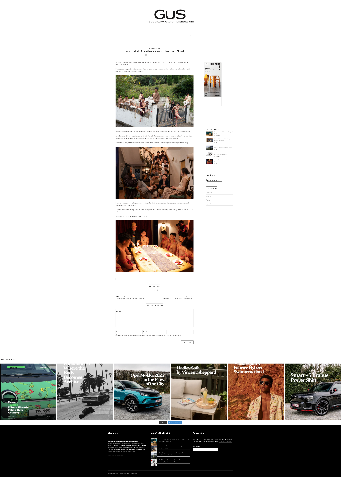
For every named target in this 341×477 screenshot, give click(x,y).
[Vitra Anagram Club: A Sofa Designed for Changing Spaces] (154, 441)
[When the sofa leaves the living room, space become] (199, 392)
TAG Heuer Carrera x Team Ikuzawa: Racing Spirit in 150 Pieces (223, 154)
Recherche (196, 446)
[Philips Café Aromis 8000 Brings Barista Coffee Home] (154, 448)
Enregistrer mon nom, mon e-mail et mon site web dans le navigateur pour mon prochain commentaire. (149, 335)
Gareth (149, 55)
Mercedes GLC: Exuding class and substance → (178, 298)
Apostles (118, 279)
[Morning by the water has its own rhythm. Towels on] (256, 392)
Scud (123, 279)
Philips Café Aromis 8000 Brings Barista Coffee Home (222, 139)
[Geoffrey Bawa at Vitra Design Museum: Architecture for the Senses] (154, 455)
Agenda (190, 35)
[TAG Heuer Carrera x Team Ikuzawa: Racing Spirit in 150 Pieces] (154, 462)
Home (150, 35)
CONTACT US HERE (225, 441)
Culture (179, 35)
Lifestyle (159, 35)
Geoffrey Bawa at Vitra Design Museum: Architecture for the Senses (223, 146)
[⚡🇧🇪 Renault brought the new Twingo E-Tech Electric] (28, 392)
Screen (157, 48)
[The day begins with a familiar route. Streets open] (142, 392)
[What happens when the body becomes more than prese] (85, 392)
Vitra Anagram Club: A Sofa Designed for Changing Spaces (223, 132)
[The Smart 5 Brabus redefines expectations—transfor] (313, 392)
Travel (169, 35)
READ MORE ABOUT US (115, 455)
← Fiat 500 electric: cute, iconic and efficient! (130, 298)
